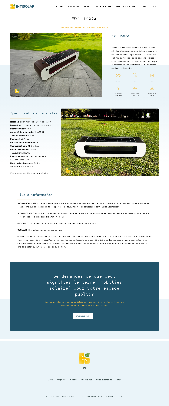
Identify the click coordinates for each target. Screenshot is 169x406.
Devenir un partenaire (104, 380)
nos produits (67, 27)
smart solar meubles (85, 27)
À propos (73, 380)
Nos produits (61, 380)
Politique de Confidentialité (91, 396)
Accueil (50, 380)
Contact (118, 380)
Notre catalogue (86, 380)
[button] (83, 316)
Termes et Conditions (113, 396)
